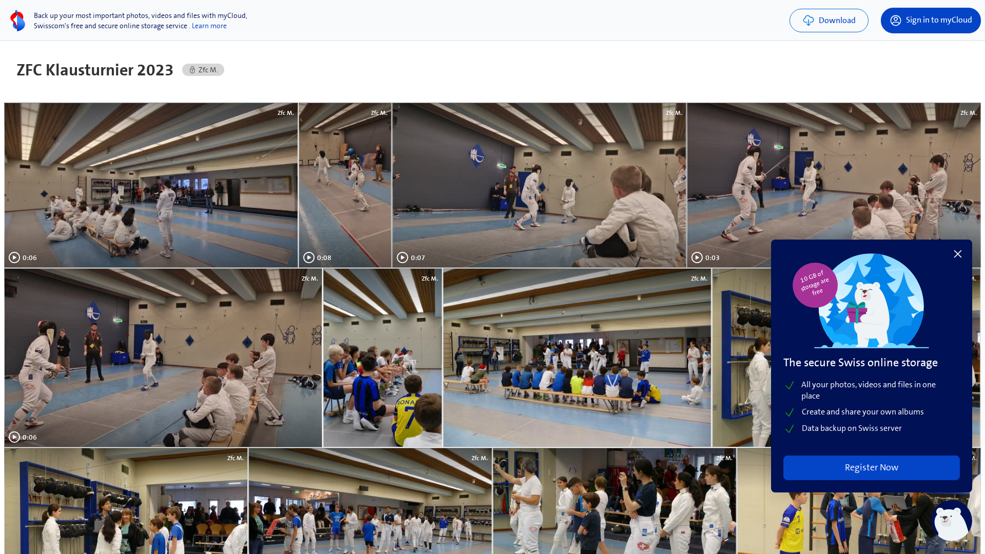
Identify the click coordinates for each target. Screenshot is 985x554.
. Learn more (208, 25)
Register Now (871, 467)
